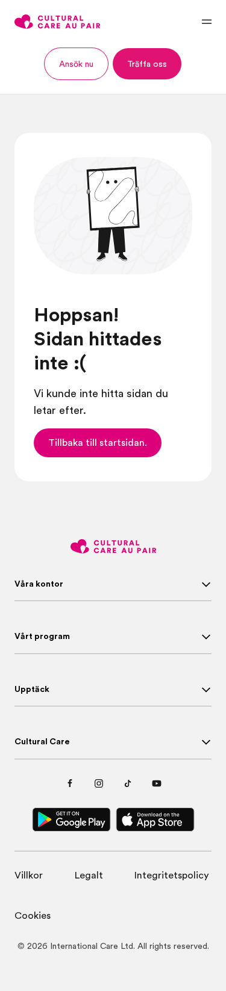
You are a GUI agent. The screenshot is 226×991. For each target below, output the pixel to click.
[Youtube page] (157, 783)
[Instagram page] (99, 783)
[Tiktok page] (128, 783)
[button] (76, 63)
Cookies (32, 916)
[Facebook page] (70, 783)
